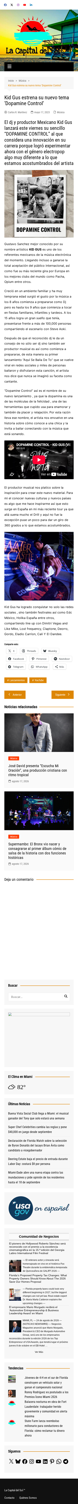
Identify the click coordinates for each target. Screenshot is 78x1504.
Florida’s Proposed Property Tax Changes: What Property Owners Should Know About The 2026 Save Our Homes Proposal (38, 1278)
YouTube (39, 680)
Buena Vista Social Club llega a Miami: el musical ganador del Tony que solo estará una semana (38, 1116)
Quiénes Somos (28, 1497)
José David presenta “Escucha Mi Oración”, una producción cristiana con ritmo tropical (37, 770)
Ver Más (39, 1352)
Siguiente (60, 694)
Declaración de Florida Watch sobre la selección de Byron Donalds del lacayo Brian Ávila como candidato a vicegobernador (37, 1145)
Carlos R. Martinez (17, 112)
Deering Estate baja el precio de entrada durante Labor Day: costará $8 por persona (38, 1161)
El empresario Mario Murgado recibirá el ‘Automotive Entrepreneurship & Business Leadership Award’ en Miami (34, 1310)
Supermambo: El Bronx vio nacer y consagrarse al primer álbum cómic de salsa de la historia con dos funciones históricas (37, 851)
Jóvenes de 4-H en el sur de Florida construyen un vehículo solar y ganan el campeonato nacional (46, 1382)
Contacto (9, 1497)
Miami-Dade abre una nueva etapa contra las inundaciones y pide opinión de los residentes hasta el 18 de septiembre (36, 1177)
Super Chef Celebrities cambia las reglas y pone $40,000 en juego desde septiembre (37, 1129)
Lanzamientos (17, 680)
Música (61, 112)
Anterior (17, 694)
